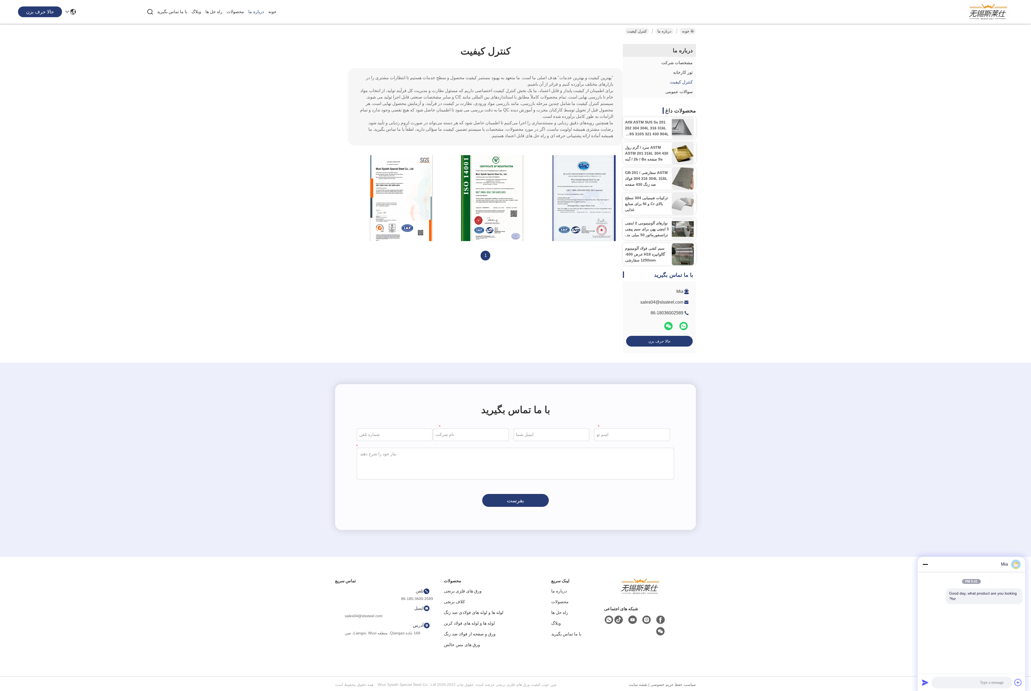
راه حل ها (213, 11)
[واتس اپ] (683, 328)
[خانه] (640, 593)
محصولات (235, 11)
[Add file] (1018, 682)
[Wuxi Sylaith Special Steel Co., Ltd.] (988, 12)
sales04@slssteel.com (661, 302)
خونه (272, 11)
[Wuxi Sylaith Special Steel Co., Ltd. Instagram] (646, 620)
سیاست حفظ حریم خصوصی (673, 684)
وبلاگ (196, 11)
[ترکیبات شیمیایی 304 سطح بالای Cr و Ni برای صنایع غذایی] (683, 204)
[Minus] (925, 564)
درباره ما (256, 11)
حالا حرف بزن (659, 341)
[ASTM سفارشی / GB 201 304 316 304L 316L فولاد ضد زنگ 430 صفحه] (683, 179)
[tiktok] (618, 620)
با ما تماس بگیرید (172, 11)
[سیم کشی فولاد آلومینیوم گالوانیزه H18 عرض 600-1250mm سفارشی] (683, 254)
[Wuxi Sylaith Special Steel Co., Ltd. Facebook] (660, 620)
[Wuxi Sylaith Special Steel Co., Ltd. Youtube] (632, 620)
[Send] (925, 682)
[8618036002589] (609, 620)
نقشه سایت (638, 684)
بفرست (515, 500)
